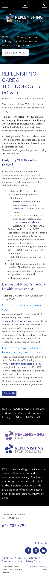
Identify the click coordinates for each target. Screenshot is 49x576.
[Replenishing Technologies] (24, 448)
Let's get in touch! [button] (15, 52)
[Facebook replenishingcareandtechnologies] (28, 550)
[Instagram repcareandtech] (36, 550)
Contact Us (9, 393)
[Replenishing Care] (24, 435)
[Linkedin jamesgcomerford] (43, 550)
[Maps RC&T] (44, 5)
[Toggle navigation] (5, 5)
